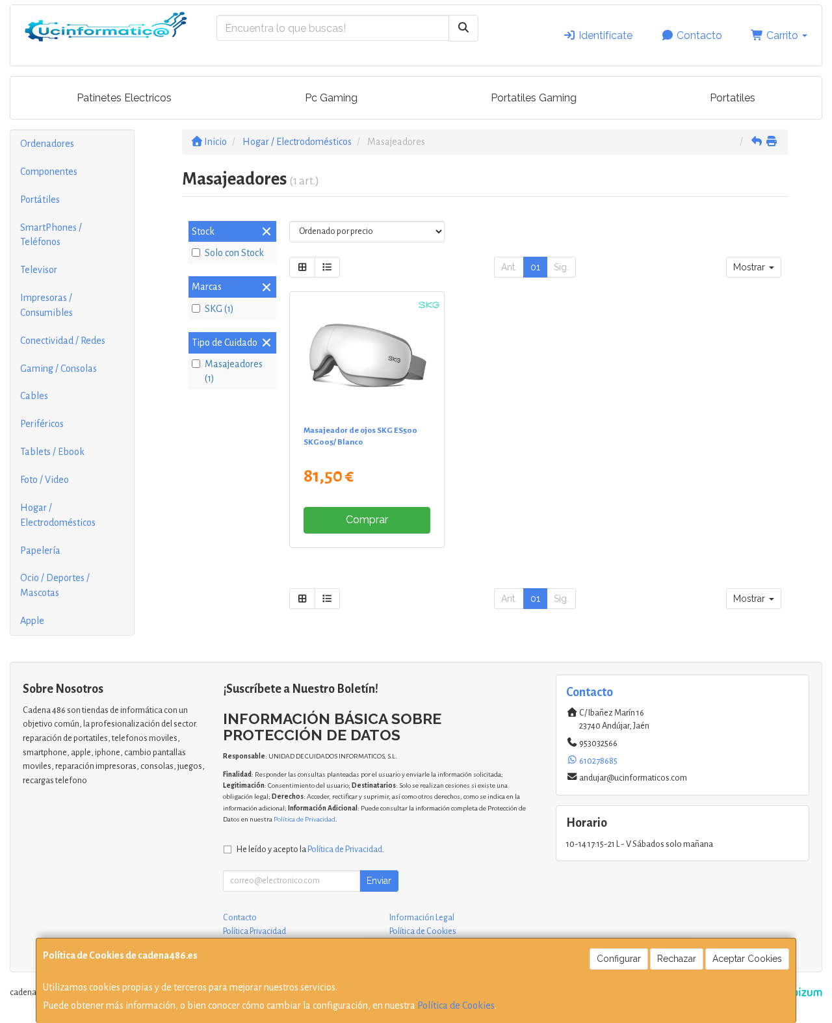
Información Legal (421, 917)
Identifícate (604, 35)
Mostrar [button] (750, 267)
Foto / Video (44, 479)
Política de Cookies (456, 1005)
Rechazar (676, 958)
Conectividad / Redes (62, 340)
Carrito (782, 35)
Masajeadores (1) (234, 371)
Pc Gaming (331, 98)
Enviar (379, 880)
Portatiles (732, 98)
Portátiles (40, 199)
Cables (34, 396)
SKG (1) (219, 309)
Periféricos (42, 424)
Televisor (38, 270)
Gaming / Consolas (58, 368)
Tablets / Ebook (52, 452)
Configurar (619, 958)
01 (535, 267)
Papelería (40, 550)
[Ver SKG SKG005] (367, 355)
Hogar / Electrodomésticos (58, 515)
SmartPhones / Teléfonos (51, 235)
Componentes (48, 171)
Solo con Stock (234, 253)
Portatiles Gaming (534, 98)
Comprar (367, 519)
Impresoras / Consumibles (46, 305)
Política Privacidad (254, 931)
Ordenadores (47, 143)
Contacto (698, 35)
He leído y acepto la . (310, 849)
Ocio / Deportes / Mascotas (55, 585)
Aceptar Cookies (747, 958)
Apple (32, 620)
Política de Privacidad (304, 819)
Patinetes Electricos (124, 98)
